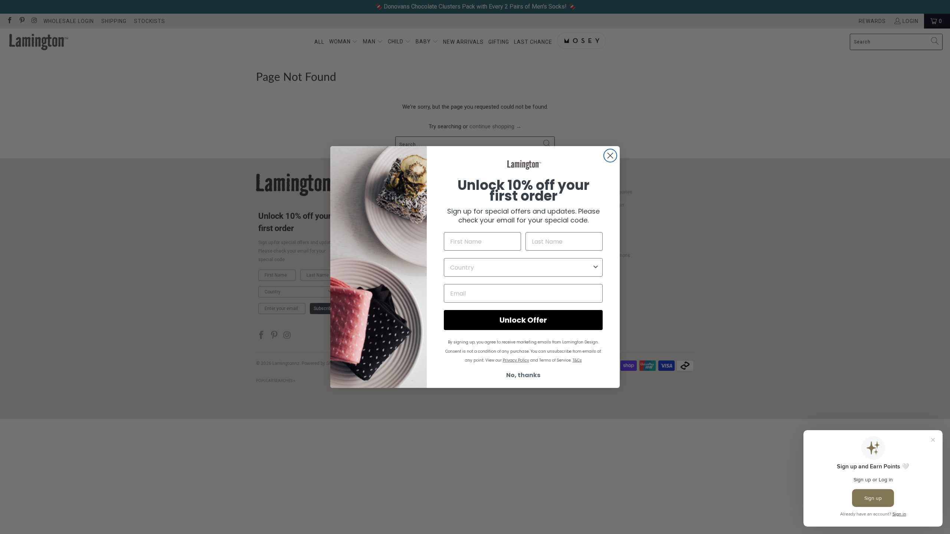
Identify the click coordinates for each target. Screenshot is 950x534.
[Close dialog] (610, 155)
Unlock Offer (523, 320)
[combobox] (521, 267)
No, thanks (523, 375)
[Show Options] (595, 267)
